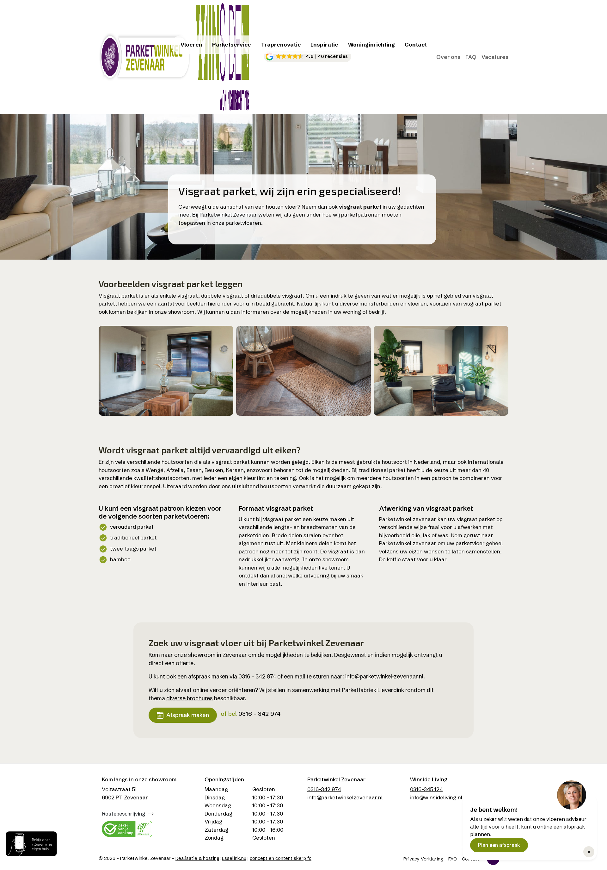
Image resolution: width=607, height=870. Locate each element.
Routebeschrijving (123, 813)
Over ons (448, 57)
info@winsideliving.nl (436, 797)
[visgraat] (166, 371)
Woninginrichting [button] (371, 44)
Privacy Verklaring (423, 859)
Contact (416, 44)
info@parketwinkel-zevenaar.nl (384, 676)
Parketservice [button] (231, 44)
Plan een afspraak (499, 845)
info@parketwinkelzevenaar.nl (345, 797)
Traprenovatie (281, 44)
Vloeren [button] (191, 44)
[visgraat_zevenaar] (441, 371)
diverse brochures (189, 698)
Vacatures (494, 57)
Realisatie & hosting (197, 858)
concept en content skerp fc (280, 858)
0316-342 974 (324, 789)
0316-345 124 (426, 789)
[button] (307, 56)
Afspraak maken (187, 715)
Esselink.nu (234, 858)
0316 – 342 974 (259, 713)
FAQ (470, 57)
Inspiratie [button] (324, 44)
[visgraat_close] (303, 371)
